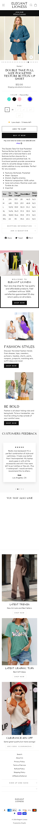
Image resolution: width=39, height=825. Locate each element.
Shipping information (19, 226)
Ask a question (19, 231)
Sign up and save (19, 783)
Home (19, 66)
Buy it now (19, 135)
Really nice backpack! (17, 451)
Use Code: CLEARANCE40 (19, 746)
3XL (19, 115)
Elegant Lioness (19, 5)
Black (14, 99)
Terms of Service (19, 765)
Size (19, 105)
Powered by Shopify (19, 823)
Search (19, 754)
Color (19, 95)
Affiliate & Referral (19, 776)
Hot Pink (19, 99)
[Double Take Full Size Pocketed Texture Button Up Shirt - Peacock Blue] (13, 542)
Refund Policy (19, 769)
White (25, 99)
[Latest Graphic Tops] (19, 641)
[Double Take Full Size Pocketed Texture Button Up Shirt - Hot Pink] (8, 542)
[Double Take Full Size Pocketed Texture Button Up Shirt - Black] (6, 542)
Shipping (11, 87)
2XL (30, 109)
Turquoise (9, 99)
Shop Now (19, 303)
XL (24, 109)
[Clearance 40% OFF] (19, 708)
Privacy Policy (19, 762)
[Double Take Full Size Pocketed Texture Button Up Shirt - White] (11, 542)
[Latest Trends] (19, 577)
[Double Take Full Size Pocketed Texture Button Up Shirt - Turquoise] (3, 542)
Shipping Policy (19, 772)
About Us (19, 758)
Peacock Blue (30, 99)
